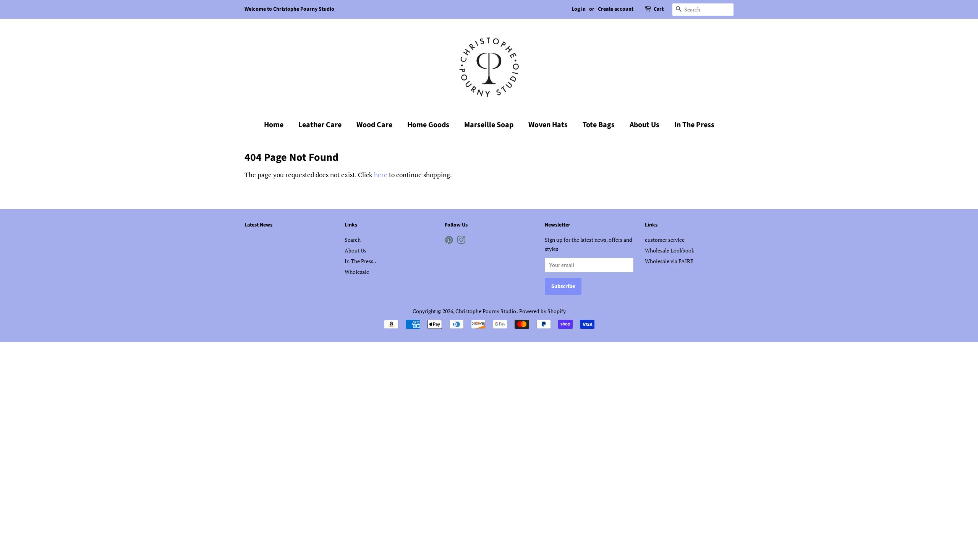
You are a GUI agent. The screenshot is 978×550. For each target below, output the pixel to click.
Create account (615, 9)
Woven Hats (548, 125)
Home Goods (428, 125)
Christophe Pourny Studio (486, 311)
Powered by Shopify (542, 311)
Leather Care (320, 125)
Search (353, 239)
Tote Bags (599, 125)
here (380, 174)
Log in (579, 9)
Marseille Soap (488, 125)
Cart (659, 9)
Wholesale (357, 271)
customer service (665, 239)
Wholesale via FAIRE (669, 261)
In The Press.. (360, 261)
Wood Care (374, 125)
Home (273, 125)
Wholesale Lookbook (669, 250)
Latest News (258, 225)
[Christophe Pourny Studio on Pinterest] (449, 241)
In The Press (694, 125)
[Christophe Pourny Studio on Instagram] (461, 241)
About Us (644, 125)
